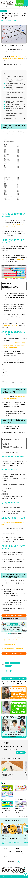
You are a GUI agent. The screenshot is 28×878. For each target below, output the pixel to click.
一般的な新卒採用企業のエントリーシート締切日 (14, 84)
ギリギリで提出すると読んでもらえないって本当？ (14, 81)
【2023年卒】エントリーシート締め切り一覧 (13, 77)
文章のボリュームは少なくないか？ (14, 106)
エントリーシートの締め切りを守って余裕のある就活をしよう (13, 114)
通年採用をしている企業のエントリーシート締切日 (14, 88)
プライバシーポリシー (21, 854)
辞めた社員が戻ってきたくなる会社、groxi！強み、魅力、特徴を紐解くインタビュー (11, 838)
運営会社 (18, 848)
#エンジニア (4, 842)
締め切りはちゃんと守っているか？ (14, 101)
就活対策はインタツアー (10, 118)
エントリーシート (15, 663)
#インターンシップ (16, 746)
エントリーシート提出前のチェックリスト (13, 98)
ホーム (2, 7)
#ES (3, 20)
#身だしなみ (13, 749)
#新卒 (25, 842)
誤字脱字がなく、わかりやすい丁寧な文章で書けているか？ (14, 109)
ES (7, 663)
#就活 (2, 843)
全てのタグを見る (21, 752)
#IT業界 (9, 842)
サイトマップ (6, 856)
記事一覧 (5, 848)
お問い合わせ (19, 851)
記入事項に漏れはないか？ (12, 104)
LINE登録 (5, 854)
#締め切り (15, 20)
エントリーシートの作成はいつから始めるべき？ (13, 93)
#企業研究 (4, 749)
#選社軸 (18, 842)
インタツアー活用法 (7, 851)
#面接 (3, 746)
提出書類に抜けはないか (12, 103)
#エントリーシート (8, 20)
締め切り (8, 665)
